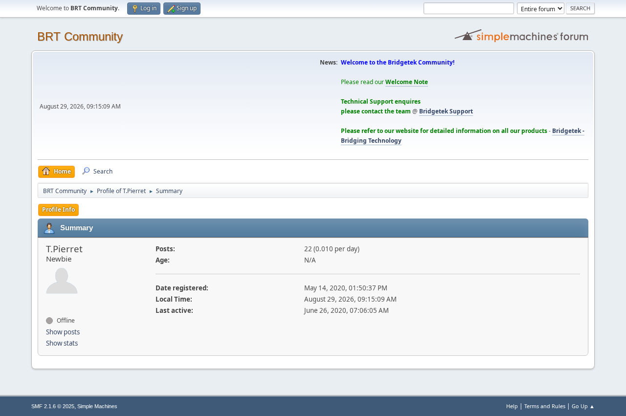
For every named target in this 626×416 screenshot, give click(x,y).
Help (512, 406)
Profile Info (58, 209)
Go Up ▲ (583, 406)
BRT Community (80, 36)
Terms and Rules (544, 406)
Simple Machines (97, 406)
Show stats (62, 343)
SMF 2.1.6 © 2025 (52, 406)
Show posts (63, 332)
